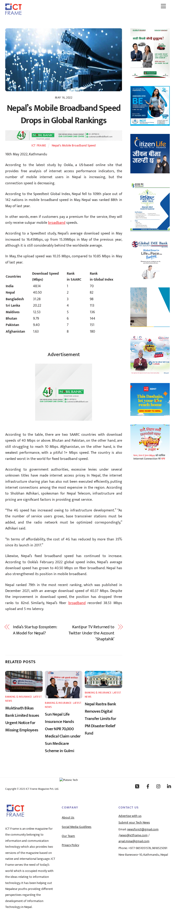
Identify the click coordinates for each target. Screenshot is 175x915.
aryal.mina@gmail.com (133, 841)
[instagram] (158, 786)
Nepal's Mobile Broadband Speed (74, 145)
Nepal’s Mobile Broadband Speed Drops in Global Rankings (64, 114)
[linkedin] (169, 786)
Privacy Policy (70, 845)
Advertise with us (130, 816)
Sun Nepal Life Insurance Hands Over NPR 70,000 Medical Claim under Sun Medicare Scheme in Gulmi (62, 732)
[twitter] (137, 786)
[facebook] (147, 786)
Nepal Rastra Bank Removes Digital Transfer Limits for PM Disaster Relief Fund (100, 718)
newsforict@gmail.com (143, 829)
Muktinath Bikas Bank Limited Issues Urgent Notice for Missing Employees (22, 719)
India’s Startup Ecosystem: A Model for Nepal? (35, 630)
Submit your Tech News (134, 822)
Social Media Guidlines (76, 827)
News (8, 701)
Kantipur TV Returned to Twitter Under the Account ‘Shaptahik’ (91, 633)
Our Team (68, 836)
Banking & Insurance (18, 697)
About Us (68, 817)
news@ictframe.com (134, 835)
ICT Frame (38, 145)
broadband (56, 223)
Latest (37, 697)
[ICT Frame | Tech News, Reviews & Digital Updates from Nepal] (13, 13)
